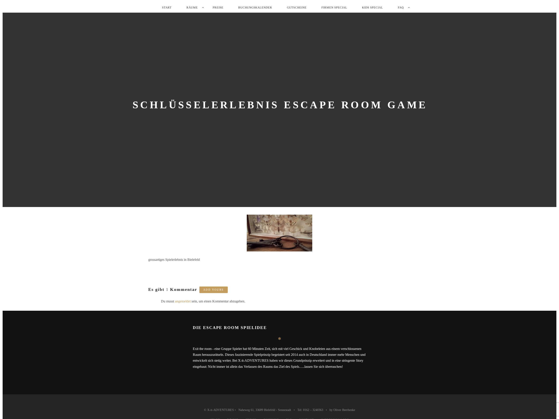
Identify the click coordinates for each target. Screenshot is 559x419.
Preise (218, 7)
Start (167, 7)
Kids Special (372, 7)
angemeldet (183, 301)
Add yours (213, 289)
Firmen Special (334, 7)
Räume (192, 7)
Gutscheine (297, 7)
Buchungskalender (255, 7)
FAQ (401, 7)
